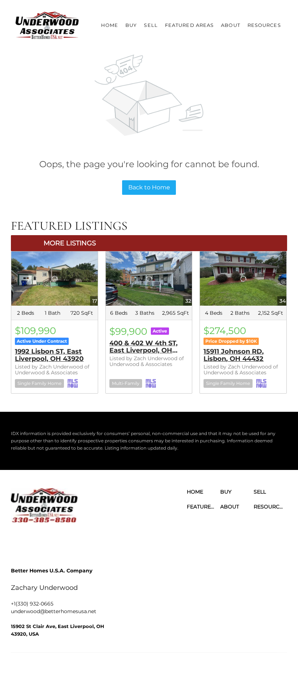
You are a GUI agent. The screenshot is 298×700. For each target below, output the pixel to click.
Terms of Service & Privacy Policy (141, 670)
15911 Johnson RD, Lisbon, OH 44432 (234, 355)
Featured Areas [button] (189, 25)
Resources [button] (264, 25)
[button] (47, 25)
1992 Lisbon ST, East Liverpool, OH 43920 (49, 355)
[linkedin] (38, 540)
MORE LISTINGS (70, 243)
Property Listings (124, 678)
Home (109, 25)
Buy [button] (131, 25)
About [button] (230, 25)
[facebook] (18, 540)
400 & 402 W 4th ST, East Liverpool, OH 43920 (143, 350)
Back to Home (149, 187)
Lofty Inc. (49, 670)
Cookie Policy (196, 670)
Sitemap (156, 678)
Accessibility (182, 678)
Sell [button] (150, 25)
